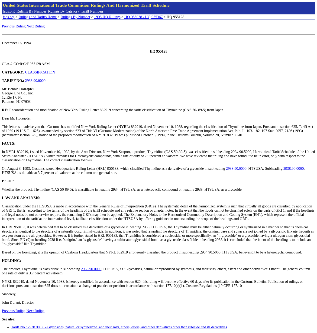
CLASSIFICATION (40, 72)
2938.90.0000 (35, 81)
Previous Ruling (14, 26)
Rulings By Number (31, 11)
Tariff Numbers (92, 11)
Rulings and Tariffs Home (38, 17)
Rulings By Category (63, 11)
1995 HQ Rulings (107, 17)
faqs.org (9, 11)
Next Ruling (35, 26)
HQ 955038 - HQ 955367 (143, 17)
